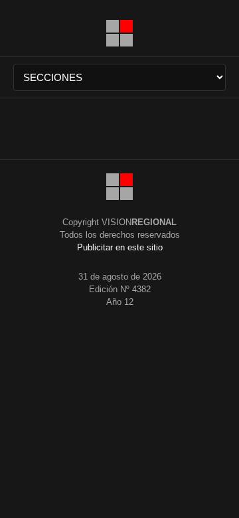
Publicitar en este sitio (120, 247)
